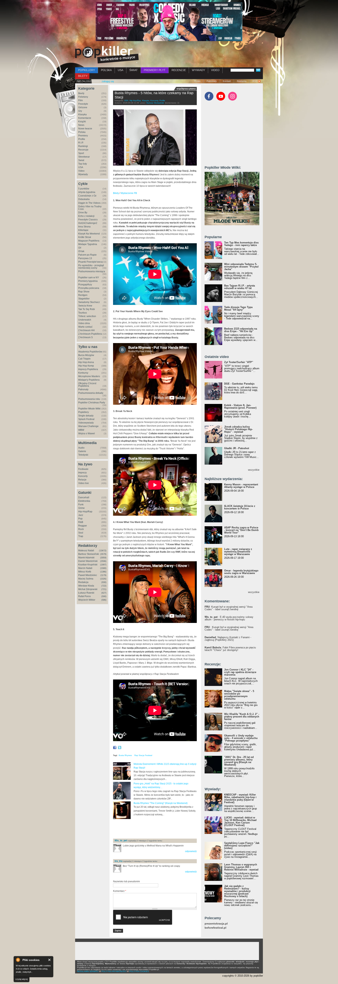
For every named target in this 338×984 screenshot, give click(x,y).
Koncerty (83, 476)
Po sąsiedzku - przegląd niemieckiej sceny (91, 266)
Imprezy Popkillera (88, 369)
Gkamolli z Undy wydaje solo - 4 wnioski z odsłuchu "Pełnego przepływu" (241, 738)
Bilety (116, 193)
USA (120, 70)
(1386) (103, 571)
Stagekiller (84, 298)
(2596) (103, 561)
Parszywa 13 (85, 258)
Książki (82, 121)
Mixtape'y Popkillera (89, 379)
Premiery (83, 135)
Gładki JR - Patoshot (236, 448)
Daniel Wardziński (88, 561)
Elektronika (84, 501)
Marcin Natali (85, 568)
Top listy (82, 163)
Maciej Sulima (85, 578)
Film (80, 100)
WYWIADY (198, 70)
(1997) (103, 564)
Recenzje (83, 149)
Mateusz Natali (86, 550)
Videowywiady (86, 422)
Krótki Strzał (84, 237)
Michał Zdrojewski (87, 589)
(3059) (103, 557)
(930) (103, 582)
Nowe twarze (85, 128)
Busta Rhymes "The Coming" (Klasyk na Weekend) (161, 803)
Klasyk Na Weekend (89, 233)
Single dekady (85, 415)
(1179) (103, 575)
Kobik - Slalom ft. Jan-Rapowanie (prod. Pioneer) (240, 406)
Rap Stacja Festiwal (143, 755)
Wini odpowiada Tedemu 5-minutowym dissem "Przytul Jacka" (241, 267)
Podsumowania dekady (90, 393)
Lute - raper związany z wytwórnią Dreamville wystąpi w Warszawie (238, 552)
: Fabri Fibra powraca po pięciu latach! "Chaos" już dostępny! (230, 648)
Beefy (81, 93)
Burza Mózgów (86, 355)
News (81, 125)
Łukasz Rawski (86, 592)
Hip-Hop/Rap (85, 511)
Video (81, 170)
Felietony (83, 97)
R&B (80, 522)
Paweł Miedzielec (87, 575)
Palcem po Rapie (87, 254)
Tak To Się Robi (86, 309)
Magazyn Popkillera (88, 240)
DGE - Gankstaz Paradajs (239, 383)
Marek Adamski (86, 557)
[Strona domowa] (107, 54)
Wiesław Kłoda (86, 585)
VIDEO (215, 70)
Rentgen (82, 295)
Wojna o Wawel (86, 433)
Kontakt (227, 81)
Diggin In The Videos (89, 203)
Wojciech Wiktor (86, 599)
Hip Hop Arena (86, 362)
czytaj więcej (21, 979)
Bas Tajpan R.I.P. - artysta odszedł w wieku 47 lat (239, 287)
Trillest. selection (87, 316)
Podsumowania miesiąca (91, 271)
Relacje (82, 479)
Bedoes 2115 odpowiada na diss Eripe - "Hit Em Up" (240, 330)
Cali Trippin (84, 358)
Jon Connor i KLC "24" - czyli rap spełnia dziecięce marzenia (240, 672)
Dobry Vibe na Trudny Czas (90, 207)
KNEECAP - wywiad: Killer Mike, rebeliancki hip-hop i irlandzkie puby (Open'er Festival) (240, 798)
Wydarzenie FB (129, 193)
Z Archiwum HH (86, 330)
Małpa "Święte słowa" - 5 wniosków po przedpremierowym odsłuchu (239, 695)
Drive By (82, 212)
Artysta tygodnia (86, 192)
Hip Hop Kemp (86, 365)
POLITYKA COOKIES (139, 971)
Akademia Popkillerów (90, 351)
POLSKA (106, 70)
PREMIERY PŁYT (154, 70)
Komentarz (119, 891)
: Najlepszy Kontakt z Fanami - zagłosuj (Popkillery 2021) (228, 638)
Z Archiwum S (85, 337)
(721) (103, 589)
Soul (80, 532)
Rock (81, 529)
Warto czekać (85, 326)
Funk (81, 504)
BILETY (82, 75)
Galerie (82, 451)
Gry (80, 111)
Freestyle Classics (88, 219)
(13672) (102, 550)
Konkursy (83, 372)
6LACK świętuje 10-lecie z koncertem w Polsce (239, 507)
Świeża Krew (85, 305)
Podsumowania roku (89, 399)
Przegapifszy (85, 284)
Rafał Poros (84, 596)
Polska (81, 132)
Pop (80, 518)
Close (49, 960)
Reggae (82, 525)
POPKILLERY (86, 70)
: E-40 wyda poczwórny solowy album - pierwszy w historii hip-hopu (229, 618)
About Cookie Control (18, 959)
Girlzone (82, 107)
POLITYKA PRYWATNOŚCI (114, 971)
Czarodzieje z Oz (87, 195)
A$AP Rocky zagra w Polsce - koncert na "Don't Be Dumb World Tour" (241, 530)
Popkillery (83, 412)
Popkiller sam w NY (88, 277)
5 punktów (83, 188)
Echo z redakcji (86, 216)
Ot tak (81, 251)
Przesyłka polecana (88, 288)
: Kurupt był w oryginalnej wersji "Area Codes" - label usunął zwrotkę (229, 608)
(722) (103, 586)
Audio (81, 447)
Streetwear (84, 156)
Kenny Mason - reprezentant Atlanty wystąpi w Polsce (241, 485)
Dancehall (83, 497)
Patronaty (212, 81)
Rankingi (83, 146)
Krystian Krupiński (87, 564)
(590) (103, 596)
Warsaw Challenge (88, 426)
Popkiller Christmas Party (91, 402)
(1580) (103, 568)
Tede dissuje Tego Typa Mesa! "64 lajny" (238, 308)
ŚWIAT (133, 70)
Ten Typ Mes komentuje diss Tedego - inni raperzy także (241, 244)
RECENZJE (179, 70)
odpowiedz (191, 851)
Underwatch (84, 319)
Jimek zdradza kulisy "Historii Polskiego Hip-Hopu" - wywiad (238, 429)
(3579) (103, 554)
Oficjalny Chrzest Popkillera (87, 384)
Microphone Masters (89, 376)
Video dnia (84, 323)
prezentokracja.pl (216, 923)
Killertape (83, 230)
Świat (81, 160)
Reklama (241, 81)
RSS (255, 81)
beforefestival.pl (215, 927)
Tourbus (82, 312)
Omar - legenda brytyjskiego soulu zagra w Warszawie (241, 572)
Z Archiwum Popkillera (90, 334)
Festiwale (83, 469)
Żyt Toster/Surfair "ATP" (238, 362)
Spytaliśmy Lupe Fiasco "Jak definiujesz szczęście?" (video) (241, 846)
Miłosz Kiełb (84, 571)
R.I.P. (81, 142)
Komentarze (84, 118)
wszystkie (253, 469)
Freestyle (83, 104)
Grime (81, 508)
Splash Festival (86, 419)
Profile (81, 139)
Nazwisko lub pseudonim (126, 881)
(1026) (103, 579)
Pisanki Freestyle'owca (90, 261)
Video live (83, 483)
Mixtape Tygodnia (87, 244)
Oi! (79, 247)
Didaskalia (84, 199)
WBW (81, 430)
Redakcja (83, 582)
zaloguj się (108, 81)
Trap (80, 536)
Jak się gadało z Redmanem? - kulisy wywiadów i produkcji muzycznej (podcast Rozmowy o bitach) (237, 891)
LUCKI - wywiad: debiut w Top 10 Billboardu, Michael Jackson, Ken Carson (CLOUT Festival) (240, 821)
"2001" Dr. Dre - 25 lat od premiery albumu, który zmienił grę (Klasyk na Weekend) (239, 761)
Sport (81, 153)
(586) (103, 600)
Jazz (80, 515)
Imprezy (82, 472)
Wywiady (83, 174)
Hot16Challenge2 (87, 223)
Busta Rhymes (125, 755)
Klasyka (82, 114)
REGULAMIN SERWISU (88, 971)
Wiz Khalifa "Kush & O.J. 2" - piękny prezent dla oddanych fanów (241, 717)
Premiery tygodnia (88, 281)
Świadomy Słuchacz (89, 302)
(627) (103, 593)
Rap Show (83, 291)
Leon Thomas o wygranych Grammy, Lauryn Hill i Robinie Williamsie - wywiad (241, 867)
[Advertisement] (159, 829)
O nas (197, 81)
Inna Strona (84, 226)
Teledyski (83, 454)
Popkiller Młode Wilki (89, 408)
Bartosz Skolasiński (88, 554)
